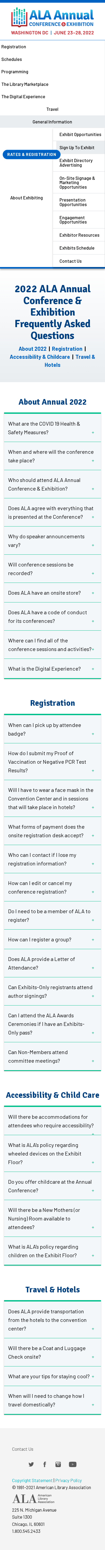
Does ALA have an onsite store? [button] (44, 592)
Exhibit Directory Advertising (76, 162)
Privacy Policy (68, 1480)
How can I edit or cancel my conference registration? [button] (40, 887)
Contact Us (71, 261)
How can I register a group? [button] (39, 939)
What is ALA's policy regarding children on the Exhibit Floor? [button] (43, 1250)
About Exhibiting (26, 197)
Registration (67, 348)
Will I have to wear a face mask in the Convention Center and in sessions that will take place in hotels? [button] (50, 798)
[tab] (52, 428)
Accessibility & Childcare (40, 356)
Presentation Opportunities (73, 202)
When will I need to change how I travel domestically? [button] (46, 1400)
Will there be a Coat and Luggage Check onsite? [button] (47, 1352)
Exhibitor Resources (79, 234)
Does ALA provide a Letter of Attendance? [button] (41, 963)
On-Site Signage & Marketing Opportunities (77, 182)
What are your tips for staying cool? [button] (49, 1376)
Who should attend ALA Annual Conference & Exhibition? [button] (44, 484)
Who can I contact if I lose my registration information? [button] (42, 859)
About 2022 (33, 348)
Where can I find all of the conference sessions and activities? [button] (50, 644)
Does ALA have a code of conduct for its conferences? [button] (47, 616)
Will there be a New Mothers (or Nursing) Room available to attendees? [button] (44, 1218)
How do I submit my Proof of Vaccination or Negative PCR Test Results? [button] (47, 761)
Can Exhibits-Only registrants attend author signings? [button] (50, 991)
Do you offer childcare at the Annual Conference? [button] (50, 1185)
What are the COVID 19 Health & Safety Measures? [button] (44, 427)
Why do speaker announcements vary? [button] (46, 540)
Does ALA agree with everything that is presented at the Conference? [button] (50, 512)
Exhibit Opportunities (80, 134)
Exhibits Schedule (77, 247)
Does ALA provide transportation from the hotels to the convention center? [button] (47, 1320)
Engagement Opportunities (73, 220)
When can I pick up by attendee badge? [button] (44, 729)
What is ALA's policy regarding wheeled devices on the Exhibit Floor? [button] (44, 1153)
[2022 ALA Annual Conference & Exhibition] (52, 17)
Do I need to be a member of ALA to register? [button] (49, 915)
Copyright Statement (32, 1480)
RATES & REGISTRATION (31, 154)
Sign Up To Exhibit (77, 147)
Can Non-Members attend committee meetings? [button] (38, 1056)
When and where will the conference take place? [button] (51, 455)
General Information (52, 121)
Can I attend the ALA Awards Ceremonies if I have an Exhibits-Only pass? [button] (46, 1024)
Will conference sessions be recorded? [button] (41, 568)
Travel (52, 109)
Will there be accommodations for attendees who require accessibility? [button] (51, 1120)
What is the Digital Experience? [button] (44, 668)
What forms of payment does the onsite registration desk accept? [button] (46, 830)
